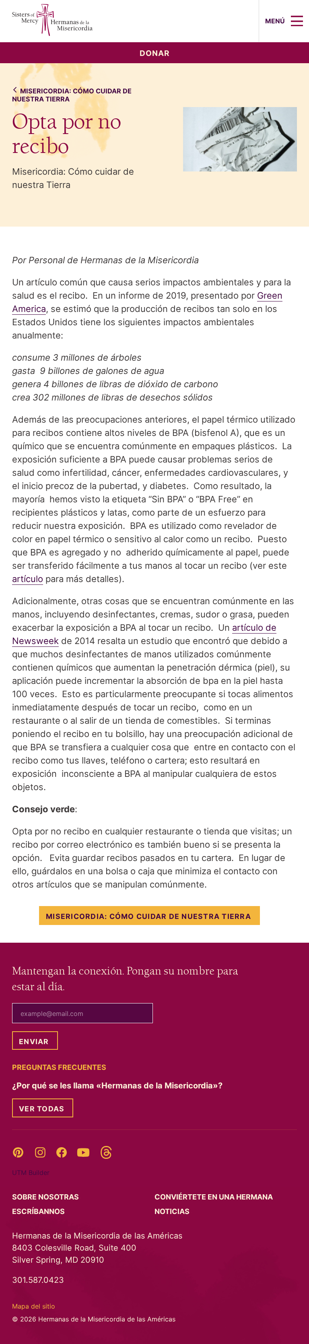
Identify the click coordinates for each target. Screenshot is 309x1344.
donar (155, 53)
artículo (27, 579)
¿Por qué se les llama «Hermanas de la (118, 1085)
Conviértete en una (214, 1197)
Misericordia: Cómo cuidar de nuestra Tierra (72, 95)
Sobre (46, 1197)
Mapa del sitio (33, 1306)
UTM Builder (30, 1173)
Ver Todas (41, 1109)
